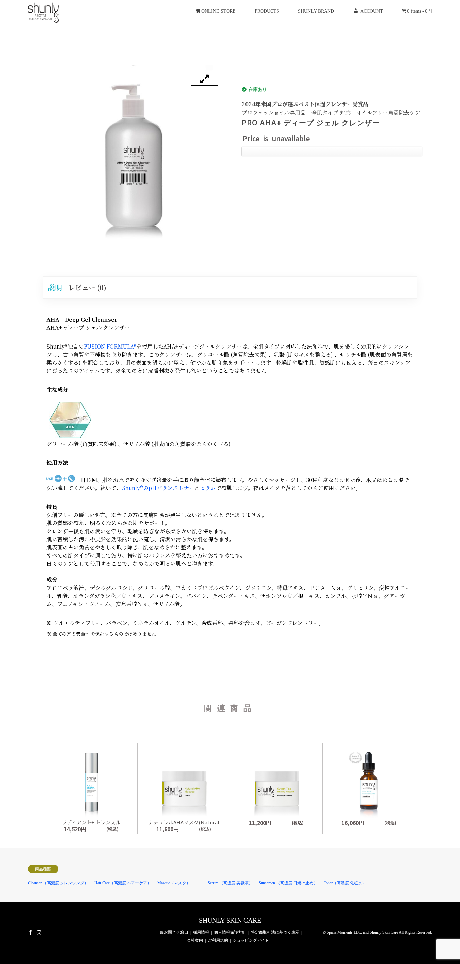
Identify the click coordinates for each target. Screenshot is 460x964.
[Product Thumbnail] (204, 79)
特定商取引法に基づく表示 (275, 932)
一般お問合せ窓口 (172, 932)
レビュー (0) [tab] (87, 287)
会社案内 (195, 940)
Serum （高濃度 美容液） (230, 883)
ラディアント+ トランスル (91, 822)
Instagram (39, 932)
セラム (208, 488)
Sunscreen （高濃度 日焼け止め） (288, 883)
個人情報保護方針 (230, 932)
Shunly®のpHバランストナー (158, 488)
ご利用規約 (218, 940)
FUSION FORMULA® (110, 346)
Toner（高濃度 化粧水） (345, 883)
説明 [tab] (55, 287)
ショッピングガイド (251, 940)
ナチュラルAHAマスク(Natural (183, 822)
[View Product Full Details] (91, 816)
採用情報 (201, 932)
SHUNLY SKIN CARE (230, 920)
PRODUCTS (267, 11)
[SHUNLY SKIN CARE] (43, 11)
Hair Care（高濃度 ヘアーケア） (122, 883)
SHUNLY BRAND (316, 11)
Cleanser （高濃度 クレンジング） (58, 883)
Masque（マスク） (173, 883)
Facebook (30, 932)
